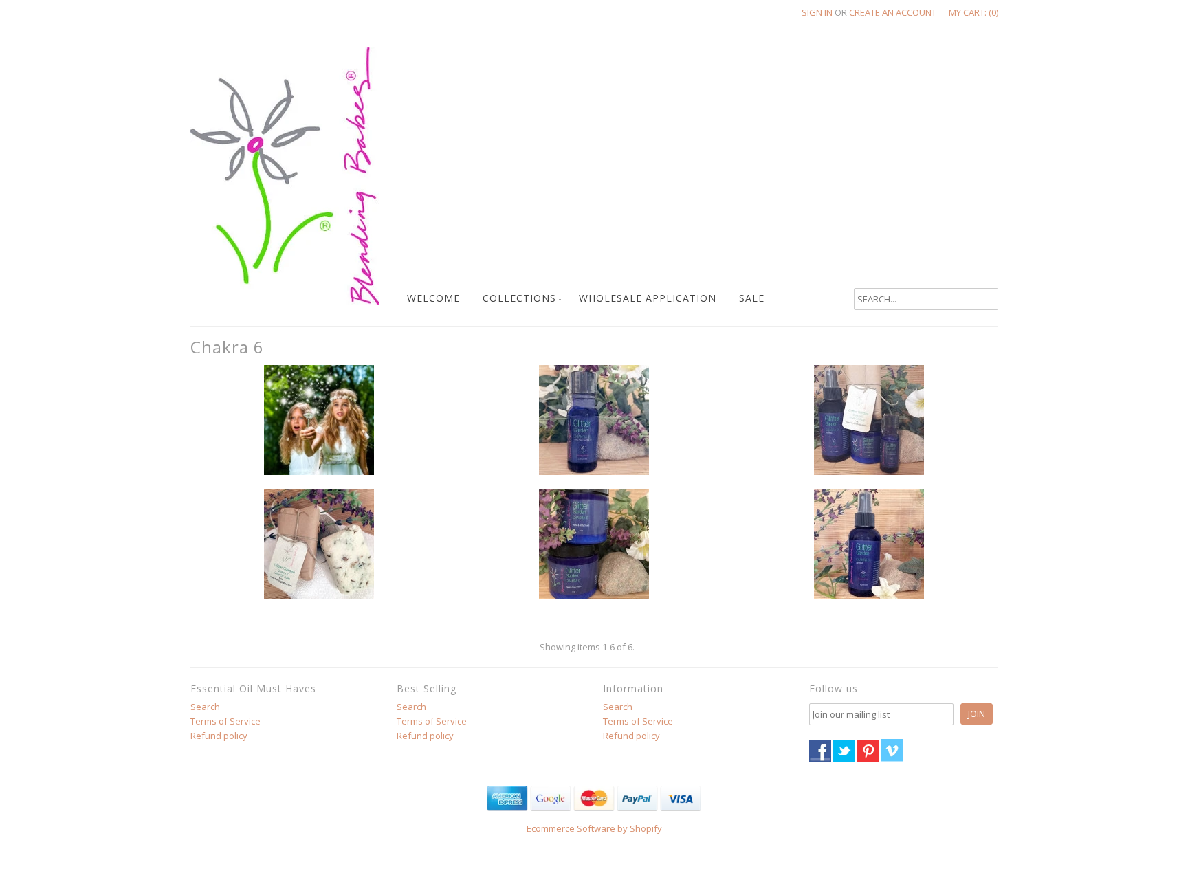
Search (205, 706)
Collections (519, 298)
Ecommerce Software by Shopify (594, 828)
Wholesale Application (647, 298)
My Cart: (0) (973, 12)
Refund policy (219, 735)
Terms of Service (225, 721)
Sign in (817, 12)
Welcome (433, 298)
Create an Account (892, 12)
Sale (751, 298)
